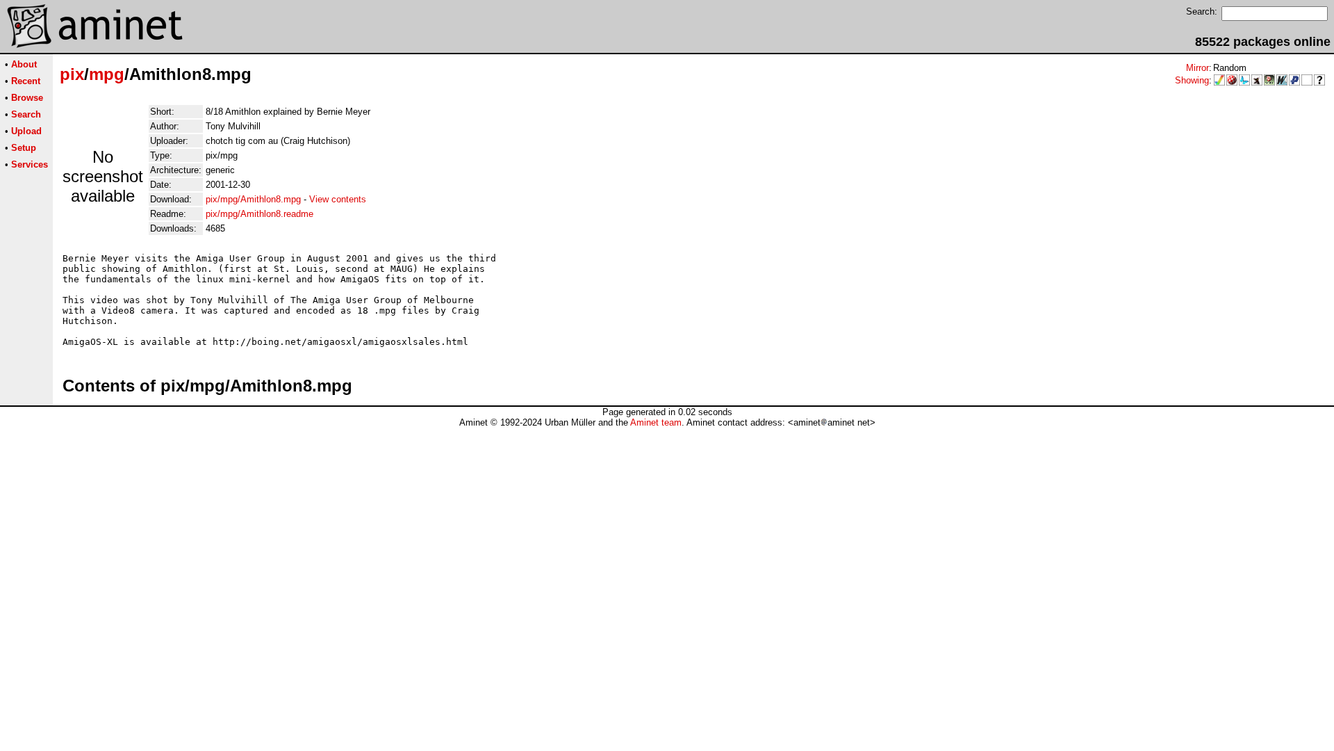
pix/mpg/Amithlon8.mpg (253, 199)
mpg (106, 74)
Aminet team (656, 422)
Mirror (1197, 68)
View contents (337, 199)
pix (72, 74)
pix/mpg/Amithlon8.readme (259, 214)
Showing (1192, 80)
